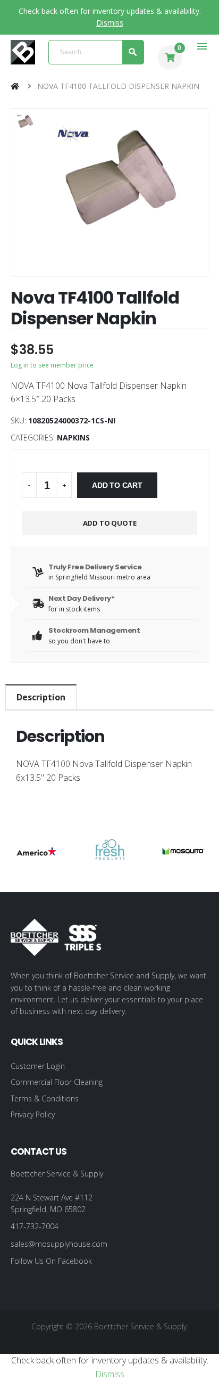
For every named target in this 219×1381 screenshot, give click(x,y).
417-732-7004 (34, 1226)
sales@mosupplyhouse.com (59, 1244)
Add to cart (117, 485)
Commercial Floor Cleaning (57, 1082)
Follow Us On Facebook (51, 1261)
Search (133, 52)
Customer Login (38, 1066)
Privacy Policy (33, 1114)
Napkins (73, 437)
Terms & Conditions (45, 1098)
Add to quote (110, 523)
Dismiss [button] (109, 23)
